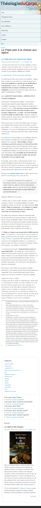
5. (1, 312)
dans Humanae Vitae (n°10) (15, 175)
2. (1, 305)
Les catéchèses (5, 21)
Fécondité (26, 62)
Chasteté (6, 380)
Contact (3, 35)
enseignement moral (8, 137)
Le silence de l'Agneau (25, 488)
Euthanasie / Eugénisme (10, 374)
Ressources (4, 30)
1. (1, 301)
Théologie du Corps (6, 17)
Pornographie (8, 387)
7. (1, 317)
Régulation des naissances (10, 391)
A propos (3, 39)
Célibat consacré (8, 376)
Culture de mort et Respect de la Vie (13, 370)
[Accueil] (20, 3)
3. (1, 307)
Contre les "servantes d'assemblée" (15, 400)
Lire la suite (33, 496)
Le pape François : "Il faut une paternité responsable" (16, 75)
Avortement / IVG (9, 368)
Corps (6, 389)
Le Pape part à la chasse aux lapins (16, 59)
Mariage (6, 383)
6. (1, 315)
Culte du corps (8, 366)
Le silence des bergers (14, 427)
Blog (31, 62)
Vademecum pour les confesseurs (14, 345)
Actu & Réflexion (6, 26)
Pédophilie (30, 429)
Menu (2, 44)
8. (1, 345)
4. (1, 308)
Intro (2, 12)
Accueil (3, 48)
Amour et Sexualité (9, 364)
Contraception (8, 385)
